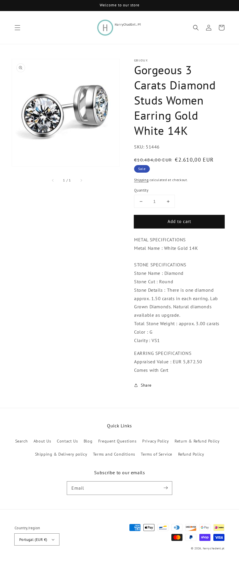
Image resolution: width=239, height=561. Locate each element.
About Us (42, 441)
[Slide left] (53, 180)
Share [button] (146, 385)
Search (21, 441)
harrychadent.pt (214, 548)
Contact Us (67, 441)
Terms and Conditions (114, 454)
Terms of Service (156, 454)
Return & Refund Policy (197, 441)
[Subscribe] (165, 488)
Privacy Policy (155, 441)
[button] (17, 27)
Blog (88, 441)
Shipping (141, 180)
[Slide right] (81, 180)
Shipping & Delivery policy (61, 454)
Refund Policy (191, 454)
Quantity (141, 190)
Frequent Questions (117, 441)
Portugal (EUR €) (33, 539)
